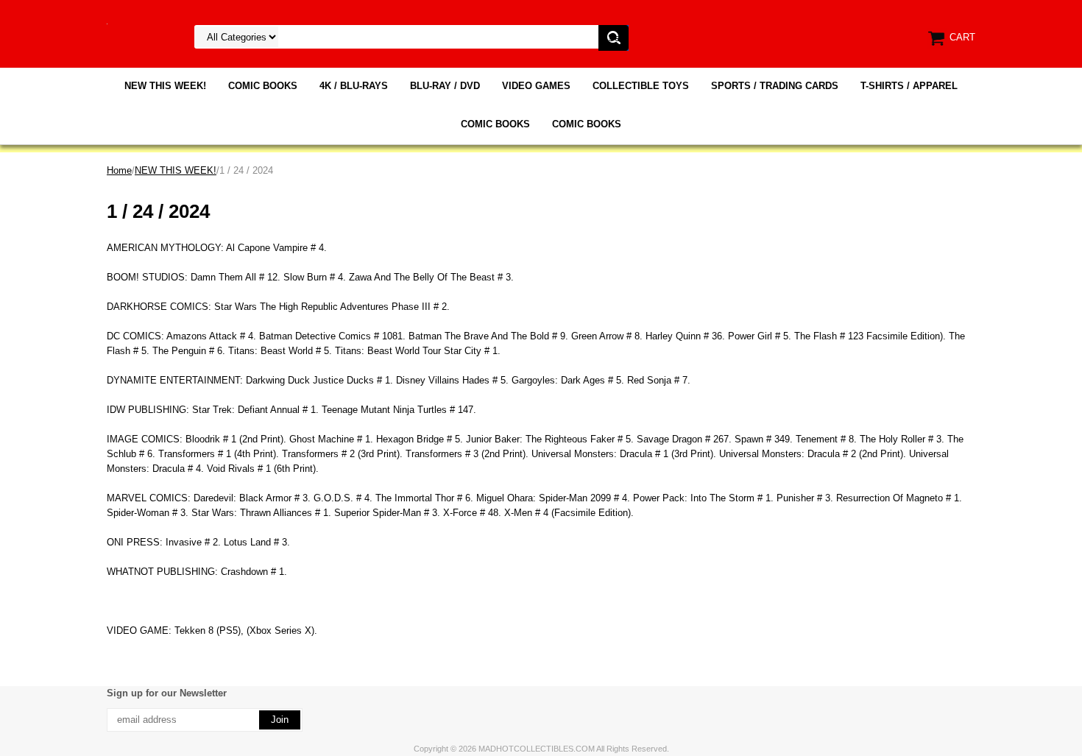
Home (119, 170)
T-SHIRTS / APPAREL (909, 85)
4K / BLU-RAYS (353, 85)
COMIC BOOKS (262, 85)
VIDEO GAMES (536, 85)
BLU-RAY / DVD (445, 85)
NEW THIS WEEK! (165, 85)
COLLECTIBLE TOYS (641, 85)
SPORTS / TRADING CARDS (774, 85)
